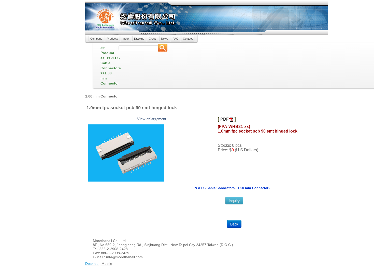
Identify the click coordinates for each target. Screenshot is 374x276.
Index (126, 38)
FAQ (175, 38)
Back (234, 223)
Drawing (139, 38)
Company (96, 38)
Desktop (91, 264)
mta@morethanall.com (124, 257)
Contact (188, 38)
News (164, 38)
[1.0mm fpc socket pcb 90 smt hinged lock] (126, 153)
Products (112, 38)
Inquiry (234, 201)
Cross (152, 38)
